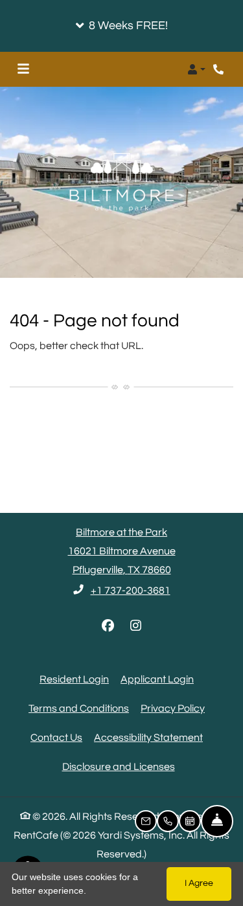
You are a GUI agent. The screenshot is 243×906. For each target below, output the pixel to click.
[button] (121, 26)
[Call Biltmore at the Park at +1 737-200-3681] (219, 69)
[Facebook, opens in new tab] (108, 626)
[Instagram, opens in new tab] (135, 626)
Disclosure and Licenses (118, 767)
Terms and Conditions (79, 708)
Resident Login (74, 679)
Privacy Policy (173, 708)
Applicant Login (157, 679)
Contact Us (56, 737)
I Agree (199, 883)
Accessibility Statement (148, 737)
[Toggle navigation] (23, 69)
